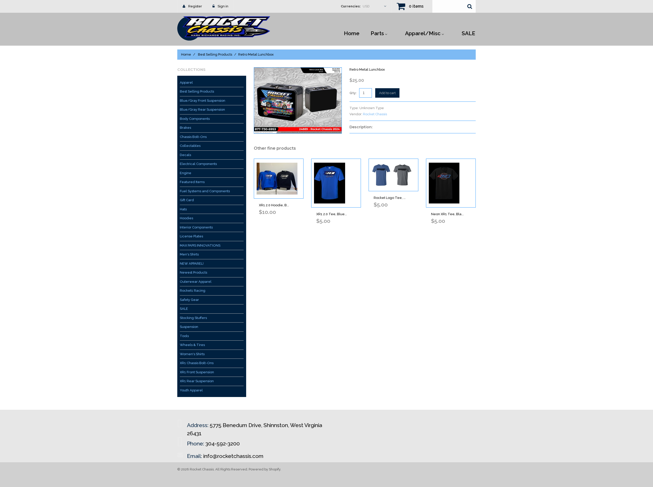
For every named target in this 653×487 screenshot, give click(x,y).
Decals (185, 155)
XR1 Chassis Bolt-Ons (197, 363)
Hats (183, 209)
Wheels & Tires (192, 345)
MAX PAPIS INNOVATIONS (200, 245)
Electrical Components (198, 164)
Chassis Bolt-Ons (193, 137)
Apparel (186, 82)
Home (186, 54)
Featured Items (192, 182)
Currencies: (351, 6)
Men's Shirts (189, 254)
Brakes (185, 128)
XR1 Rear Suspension (197, 381)
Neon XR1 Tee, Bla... (447, 214)
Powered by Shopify (264, 469)
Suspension (189, 327)
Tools (184, 336)
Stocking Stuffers (193, 318)
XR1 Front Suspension (197, 372)
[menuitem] (351, 33)
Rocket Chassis (375, 114)
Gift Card (187, 200)
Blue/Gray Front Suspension (202, 100)
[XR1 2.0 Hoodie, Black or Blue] (279, 179)
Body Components (195, 119)
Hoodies (186, 218)
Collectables (190, 146)
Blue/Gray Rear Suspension (202, 109)
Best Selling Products (215, 54)
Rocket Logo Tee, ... (390, 198)
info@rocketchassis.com (233, 456)
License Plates (191, 236)
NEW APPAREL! (192, 263)
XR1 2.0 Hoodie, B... (274, 205)
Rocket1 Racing (192, 290)
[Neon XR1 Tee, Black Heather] (451, 183)
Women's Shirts (192, 354)
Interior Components (196, 227)
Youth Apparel (191, 390)
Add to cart (387, 93)
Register (195, 6)
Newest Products (193, 272)
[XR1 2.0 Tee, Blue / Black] (336, 183)
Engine (185, 173)
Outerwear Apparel (195, 282)
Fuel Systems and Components (205, 191)
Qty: (353, 93)
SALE (184, 309)
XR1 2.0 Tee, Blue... (331, 214)
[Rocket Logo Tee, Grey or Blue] (393, 175)
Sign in (223, 6)
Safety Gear (189, 300)
